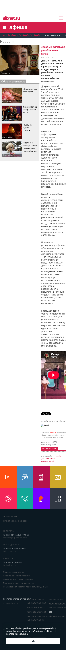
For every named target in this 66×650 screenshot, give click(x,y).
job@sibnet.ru (9, 565)
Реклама (8, 530)
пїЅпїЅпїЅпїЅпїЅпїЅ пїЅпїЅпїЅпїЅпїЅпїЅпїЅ (36, 601)
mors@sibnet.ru (10, 603)
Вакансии (9, 558)
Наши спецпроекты (15, 520)
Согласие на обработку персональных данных (25, 586)
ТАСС (62, 109)
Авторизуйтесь (48, 456)
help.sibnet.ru (9, 551)
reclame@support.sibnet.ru (15, 537)
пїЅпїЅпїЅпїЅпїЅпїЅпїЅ (36, 611)
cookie (9, 631)
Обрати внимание (13, 81)
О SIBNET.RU (10, 516)
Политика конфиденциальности (18, 583)
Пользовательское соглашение (18, 579)
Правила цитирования (13, 572)
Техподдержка (12, 544)
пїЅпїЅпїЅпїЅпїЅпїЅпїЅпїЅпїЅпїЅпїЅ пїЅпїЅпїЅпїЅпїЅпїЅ (42, 618)
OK (33, 641)
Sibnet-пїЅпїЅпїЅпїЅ (36, 607)
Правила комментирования (16, 575)
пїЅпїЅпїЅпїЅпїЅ (56, 599)
